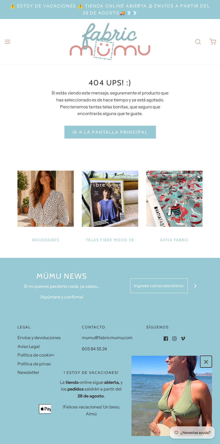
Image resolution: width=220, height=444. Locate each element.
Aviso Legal (28, 346)
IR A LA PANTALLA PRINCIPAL (110, 132)
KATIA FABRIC (174, 240)
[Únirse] (195, 285)
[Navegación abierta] (7, 41)
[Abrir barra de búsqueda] (197, 41)
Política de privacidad (38, 363)
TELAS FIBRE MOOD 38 (110, 240)
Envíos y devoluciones (39, 337)
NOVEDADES (45, 240)
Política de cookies (35, 355)
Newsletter (28, 372)
